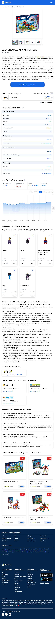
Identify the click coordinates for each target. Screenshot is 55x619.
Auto (42, 549)
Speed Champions (6, 538)
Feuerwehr (24, 551)
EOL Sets (17, 584)
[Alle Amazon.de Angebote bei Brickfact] (5, 97)
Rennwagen (17, 549)
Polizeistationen (17, 551)
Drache (46, 549)
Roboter (10, 551)
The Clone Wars (5, 554)
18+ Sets (17, 585)
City (15, 536)
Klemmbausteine (32, 582)
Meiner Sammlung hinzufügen (27, 85)
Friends (42, 540)
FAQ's (3, 576)
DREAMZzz (48, 118)
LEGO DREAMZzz (41, 57)
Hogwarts (27, 549)
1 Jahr (41, 192)
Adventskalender (9, 549)
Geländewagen (41, 551)
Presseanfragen (5, 580)
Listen (29, 588)
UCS (22, 549)
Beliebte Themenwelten (11, 532)
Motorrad (34, 551)
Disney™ (30, 536)
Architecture (5, 536)
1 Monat (31, 192)
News (16, 589)
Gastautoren (5, 574)
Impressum (4, 584)
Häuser (29, 551)
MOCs (29, 586)
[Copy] (23, 107)
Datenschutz (5, 582)
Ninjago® (4, 540)
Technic (16, 540)
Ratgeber (30, 576)
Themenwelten (18, 580)
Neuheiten (17, 587)
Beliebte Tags (7, 545)
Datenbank (17, 574)
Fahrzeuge (33, 549)
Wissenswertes (31, 584)
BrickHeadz (30, 538)
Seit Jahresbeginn (46, 192)
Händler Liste (18, 582)
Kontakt (4, 578)
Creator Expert (31, 540)
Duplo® (16, 538)
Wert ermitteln (18, 591)
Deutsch (47, 583)
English (42, 583)
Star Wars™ (43, 536)
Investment (30, 574)
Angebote (17, 573)
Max (52, 192)
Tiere (38, 549)
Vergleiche (30, 580)
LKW (47, 551)
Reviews (30, 578)
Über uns (4, 573)
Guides (29, 573)
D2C (3, 549)
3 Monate (36, 192)
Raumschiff (4, 551)
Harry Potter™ (44, 538)
